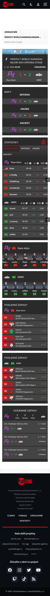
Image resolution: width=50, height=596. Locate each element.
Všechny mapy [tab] (10, 148)
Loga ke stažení (25, 505)
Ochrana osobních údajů (25, 498)
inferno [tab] (25, 148)
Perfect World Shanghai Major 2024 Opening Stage (21, 37)
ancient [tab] (7, 154)
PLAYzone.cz (22, 591)
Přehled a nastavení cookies (25, 494)
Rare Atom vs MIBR (13, 42)
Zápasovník (10, 32)
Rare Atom (11, 80)
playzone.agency (40, 544)
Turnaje (22, 515)
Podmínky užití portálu (25, 501)
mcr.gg (25, 544)
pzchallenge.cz (15, 549)
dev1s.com (16, 539)
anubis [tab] (36, 148)
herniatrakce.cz (31, 539)
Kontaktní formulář (25, 509)
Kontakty (25, 521)
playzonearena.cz (10, 544)
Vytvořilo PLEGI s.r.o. (36, 591)
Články (11, 515)
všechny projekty (34, 554)
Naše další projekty (25, 533)
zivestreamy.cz (21, 554)
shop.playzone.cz (34, 549)
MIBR (39, 80)
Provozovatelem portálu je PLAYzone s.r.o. (25, 491)
